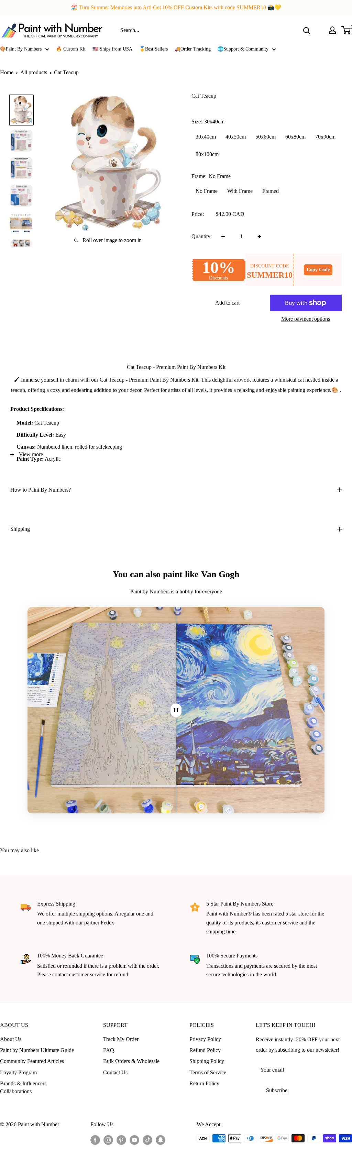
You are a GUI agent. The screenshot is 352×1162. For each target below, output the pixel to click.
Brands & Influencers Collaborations (23, 1087)
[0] (346, 30)
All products (33, 72)
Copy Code (318, 269)
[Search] (306, 30)
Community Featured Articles (32, 1061)
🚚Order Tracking (193, 49)
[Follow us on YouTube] (134, 1139)
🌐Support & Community (243, 49)
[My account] (332, 30)
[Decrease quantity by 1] (223, 236)
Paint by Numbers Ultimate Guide (37, 1050)
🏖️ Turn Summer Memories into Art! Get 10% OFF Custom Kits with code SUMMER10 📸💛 (176, 7)
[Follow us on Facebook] (95, 1139)
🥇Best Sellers (153, 49)
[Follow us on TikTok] (147, 1139)
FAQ (108, 1050)
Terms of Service (207, 1072)
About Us (10, 1039)
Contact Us (115, 1072)
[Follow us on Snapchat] (160, 1139)
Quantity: (201, 236)
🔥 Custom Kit (71, 49)
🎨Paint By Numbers (21, 49)
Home (6, 72)
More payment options (305, 319)
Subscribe (276, 1090)
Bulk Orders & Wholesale (131, 1061)
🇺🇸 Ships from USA (112, 49)
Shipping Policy (206, 1061)
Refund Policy (205, 1050)
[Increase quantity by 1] (259, 236)
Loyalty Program (18, 1072)
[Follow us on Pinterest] (121, 1139)
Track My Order (121, 1039)
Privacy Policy (205, 1039)
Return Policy (204, 1083)
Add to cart (227, 303)
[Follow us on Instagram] (108, 1139)
